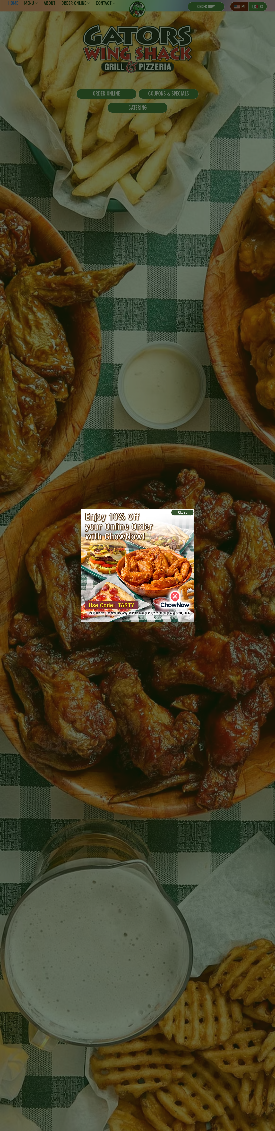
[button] (182, 512)
